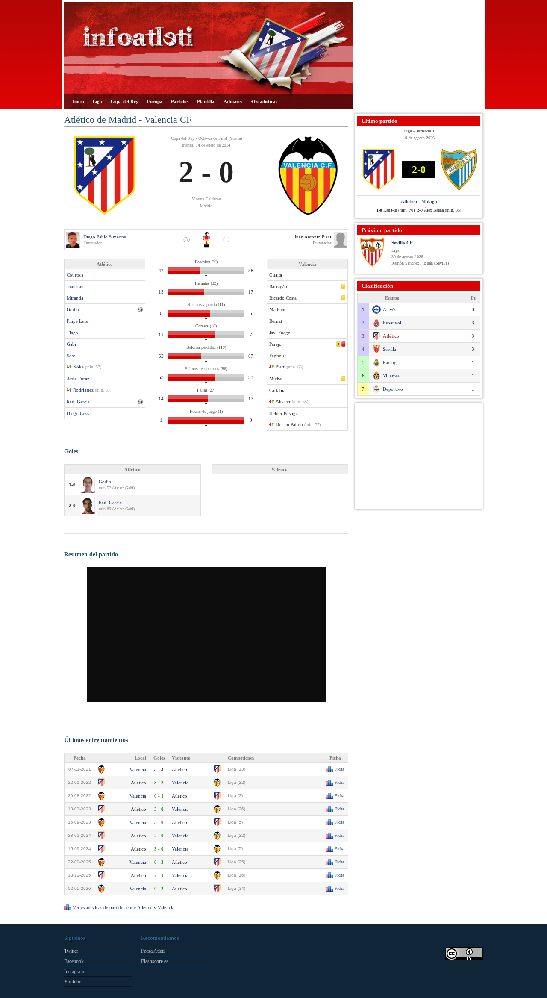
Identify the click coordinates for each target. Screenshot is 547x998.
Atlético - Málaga (419, 201)
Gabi (71, 344)
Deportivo (393, 389)
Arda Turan (78, 378)
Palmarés (232, 101)
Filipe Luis (77, 321)
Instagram (74, 971)
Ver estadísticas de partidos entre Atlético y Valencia (123, 907)
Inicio (78, 101)
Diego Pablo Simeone (104, 236)
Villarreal (392, 375)
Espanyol (392, 322)
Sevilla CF (402, 242)
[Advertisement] (419, 55)
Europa (154, 101)
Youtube (72, 982)
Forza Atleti (153, 951)
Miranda (75, 297)
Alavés (389, 309)
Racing (390, 362)
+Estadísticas (264, 101)
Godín (73, 309)
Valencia (137, 769)
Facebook (74, 961)
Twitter (71, 951)
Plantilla (206, 101)
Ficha (339, 769)
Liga (97, 101)
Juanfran (75, 286)
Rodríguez (83, 389)
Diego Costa (79, 413)
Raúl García (78, 401)
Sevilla (389, 349)
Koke (78, 366)
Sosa (71, 355)
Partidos (179, 101)
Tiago (72, 332)
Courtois (75, 274)
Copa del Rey (124, 101)
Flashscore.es (154, 961)
